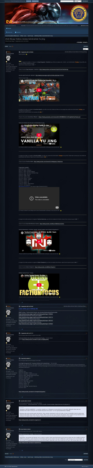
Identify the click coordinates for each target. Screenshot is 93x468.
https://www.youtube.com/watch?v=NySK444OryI (30, 442)
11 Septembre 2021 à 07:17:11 (26, 333)
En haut (6, 453)
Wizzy (8, 52)
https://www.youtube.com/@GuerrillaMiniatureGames (52, 223)
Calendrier (18, 32)
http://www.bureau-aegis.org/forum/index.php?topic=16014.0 (36, 320)
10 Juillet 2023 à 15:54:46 (25, 401)
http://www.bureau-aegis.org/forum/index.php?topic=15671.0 (36, 317)
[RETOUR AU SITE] (84, 25)
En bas (6, 46)
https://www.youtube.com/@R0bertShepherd (45, 267)
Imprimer (86, 46)
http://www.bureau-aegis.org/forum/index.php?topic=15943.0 (36, 314)
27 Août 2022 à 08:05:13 (25, 358)
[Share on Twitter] (22, 302)
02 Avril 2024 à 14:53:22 (25, 429)
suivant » (85, 42)
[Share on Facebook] (20, 302)
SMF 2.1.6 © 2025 (8, 466)
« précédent (79, 42)
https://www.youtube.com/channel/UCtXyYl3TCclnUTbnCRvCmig (53, 69)
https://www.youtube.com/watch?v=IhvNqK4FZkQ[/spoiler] (32, 391)
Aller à (66, 459)
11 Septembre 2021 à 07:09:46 (26, 52)
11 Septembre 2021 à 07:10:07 (26, 306)
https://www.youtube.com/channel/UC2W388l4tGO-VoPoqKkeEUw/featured (59, 117)
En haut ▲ (86, 466)
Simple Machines (14, 466)
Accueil (9, 28)
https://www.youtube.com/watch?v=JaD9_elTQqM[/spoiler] (35, 339)
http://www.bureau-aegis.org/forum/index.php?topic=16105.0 (50, 75)
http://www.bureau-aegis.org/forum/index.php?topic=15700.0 (36, 324)
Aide (82, 466)
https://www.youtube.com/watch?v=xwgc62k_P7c (30, 420)
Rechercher (10, 32)
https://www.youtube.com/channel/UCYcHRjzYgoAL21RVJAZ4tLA (48, 161)
